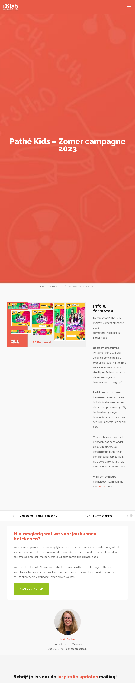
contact (103, 486)
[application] (46, 324)
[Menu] (128, 5)
